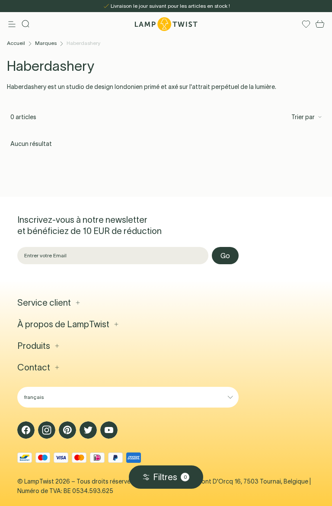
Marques (46, 43)
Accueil (16, 43)
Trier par (303, 117)
